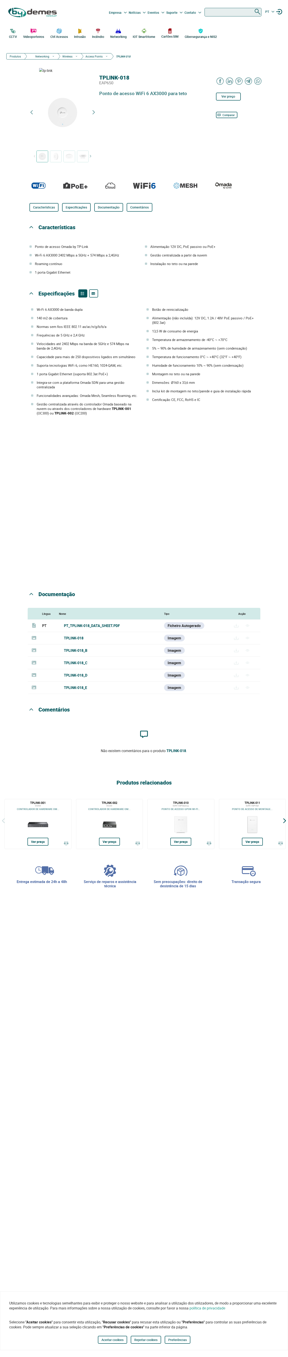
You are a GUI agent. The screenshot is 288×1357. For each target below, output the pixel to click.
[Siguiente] (284, 820)
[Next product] (93, 112)
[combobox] (233, 12)
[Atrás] (3, 820)
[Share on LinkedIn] (229, 81)
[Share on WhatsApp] (258, 81)
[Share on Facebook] (220, 81)
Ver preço (228, 96)
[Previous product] (31, 112)
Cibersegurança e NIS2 (201, 36)
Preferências (177, 1340)
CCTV (13, 36)
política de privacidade (207, 1308)
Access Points (94, 56)
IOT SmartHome (144, 36)
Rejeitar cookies (146, 1340)
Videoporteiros (33, 36)
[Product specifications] (93, 293)
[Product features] (82, 293)
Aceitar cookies (112, 1340)
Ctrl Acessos (59, 36)
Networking (118, 36)
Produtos (15, 56)
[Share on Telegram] (248, 81)
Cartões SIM (169, 36)
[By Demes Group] (33, 12)
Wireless (67, 56)
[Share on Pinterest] (239, 81)
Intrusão (80, 36)
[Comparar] (66, 843)
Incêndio (98, 36)
